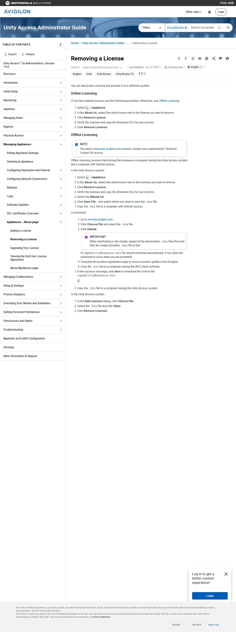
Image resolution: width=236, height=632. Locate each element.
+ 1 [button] (141, 73)
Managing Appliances (17, 144)
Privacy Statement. (101, 617)
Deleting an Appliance (20, 161)
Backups (12, 187)
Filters (146, 27)
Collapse (30, 54)
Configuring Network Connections (27, 178)
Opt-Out (196, 625)
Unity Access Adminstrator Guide (103, 43)
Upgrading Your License (24, 248)
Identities (9, 109)
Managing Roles (13, 118)
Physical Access (13, 135)
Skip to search (90, 4)
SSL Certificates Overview (23, 213)
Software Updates (18, 204)
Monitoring (9, 100)
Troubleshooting (13, 329)
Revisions (9, 73)
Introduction (10, 82)
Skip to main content (66, 4)
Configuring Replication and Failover (28, 170)
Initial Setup (10, 91)
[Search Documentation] (228, 27)
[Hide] (60, 44)
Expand (12, 54)
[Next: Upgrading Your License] (186, 58)
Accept (176, 625)
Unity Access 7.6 (125, 74)
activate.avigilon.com (100, 219)
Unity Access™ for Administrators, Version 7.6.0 (28, 65)
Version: (75, 67)
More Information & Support (20, 356)
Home (75, 43)
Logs (10, 196)
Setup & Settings (13, 285)
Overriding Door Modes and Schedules (26, 303)
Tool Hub (226, 3)
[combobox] (102, 67)
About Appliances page (24, 268)
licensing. (107, 148)
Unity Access (104, 74)
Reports (8, 126)
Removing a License (23, 239)
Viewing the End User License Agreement (28, 258)
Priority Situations (14, 294)
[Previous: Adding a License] (179, 58)
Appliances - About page (23, 222)
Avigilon (77, 74)
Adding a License (20, 230)
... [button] (128, 43)
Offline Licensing (169, 100)
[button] (186, 27)
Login (221, 11)
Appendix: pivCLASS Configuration (24, 338)
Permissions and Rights (17, 320)
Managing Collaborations (18, 276)
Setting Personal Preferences (21, 312)
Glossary (8, 347)
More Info (214, 624)
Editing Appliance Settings (23, 153)
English (209, 11)
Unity (89, 74)
